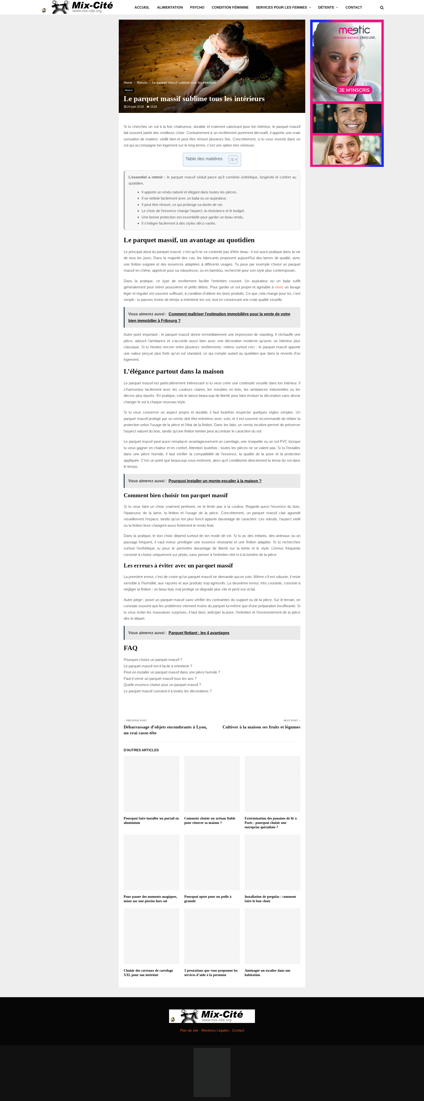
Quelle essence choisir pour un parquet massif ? (162, 685)
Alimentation (170, 7)
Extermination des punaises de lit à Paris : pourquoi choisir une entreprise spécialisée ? (271, 823)
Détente (326, 7)
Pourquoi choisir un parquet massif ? (153, 660)
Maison (129, 90)
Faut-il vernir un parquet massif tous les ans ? (160, 678)
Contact (353, 7)
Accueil (142, 7)
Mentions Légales (215, 1030)
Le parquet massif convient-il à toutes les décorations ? (168, 691)
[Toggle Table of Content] (230, 159)
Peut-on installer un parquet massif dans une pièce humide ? (172, 672)
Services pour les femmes (281, 7)
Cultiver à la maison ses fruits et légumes (261, 727)
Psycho (197, 7)
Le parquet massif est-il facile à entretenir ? (158, 666)
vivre (279, 287)
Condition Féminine (230, 7)
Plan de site (189, 1030)
